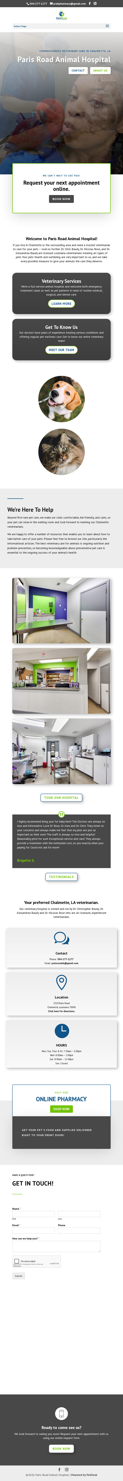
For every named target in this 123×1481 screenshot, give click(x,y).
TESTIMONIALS (61, 877)
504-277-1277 (38, 3)
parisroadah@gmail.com (65, 963)
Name (16, 1208)
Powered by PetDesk (84, 1475)
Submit (18, 1275)
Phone (61, 1225)
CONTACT (78, 70)
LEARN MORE (61, 304)
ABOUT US (100, 70)
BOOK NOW (61, 199)
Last (60, 1219)
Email (16, 1225)
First (14, 1219)
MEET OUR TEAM (61, 350)
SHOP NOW (61, 1109)
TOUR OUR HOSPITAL (61, 798)
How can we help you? (25, 1238)
